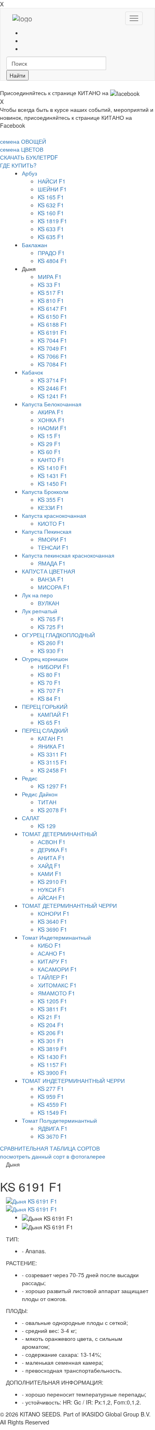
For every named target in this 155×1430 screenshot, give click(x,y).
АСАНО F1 (52, 953)
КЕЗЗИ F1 (50, 507)
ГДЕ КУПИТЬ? (18, 165)
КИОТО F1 (51, 523)
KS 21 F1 (49, 1017)
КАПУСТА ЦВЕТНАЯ (48, 571)
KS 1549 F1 (52, 1112)
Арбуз (29, 173)
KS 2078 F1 (52, 810)
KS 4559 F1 (52, 1104)
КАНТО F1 (51, 460)
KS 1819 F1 (52, 221)
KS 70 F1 (49, 683)
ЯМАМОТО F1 (56, 993)
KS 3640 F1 (52, 921)
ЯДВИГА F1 (53, 1128)
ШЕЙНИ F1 (52, 189)
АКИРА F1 (51, 412)
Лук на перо (37, 595)
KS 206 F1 (51, 1033)
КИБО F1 (49, 945)
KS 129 (47, 826)
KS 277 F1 (51, 1088)
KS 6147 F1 (52, 308)
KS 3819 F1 (52, 1049)
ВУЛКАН (48, 603)
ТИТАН (47, 802)
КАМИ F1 (50, 874)
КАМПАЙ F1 (53, 714)
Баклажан (34, 245)
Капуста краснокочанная (54, 515)
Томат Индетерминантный (56, 937)
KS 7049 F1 (52, 348)
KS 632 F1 (51, 205)
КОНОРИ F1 (54, 913)
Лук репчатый (39, 611)
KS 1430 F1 (52, 1057)
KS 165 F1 (51, 197)
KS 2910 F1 (52, 882)
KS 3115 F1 (52, 762)
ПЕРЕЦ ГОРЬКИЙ (45, 706)
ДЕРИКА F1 (53, 850)
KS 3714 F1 (52, 380)
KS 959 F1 (51, 1096)
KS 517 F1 (51, 293)
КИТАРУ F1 (53, 961)
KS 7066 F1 (52, 356)
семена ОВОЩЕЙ (23, 141)
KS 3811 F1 (52, 1009)
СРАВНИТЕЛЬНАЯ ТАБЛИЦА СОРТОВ (50, 1148)
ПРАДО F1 (51, 253)
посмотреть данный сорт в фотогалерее (52, 1156)
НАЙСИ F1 (52, 181)
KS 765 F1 (51, 619)
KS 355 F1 (51, 499)
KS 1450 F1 (52, 484)
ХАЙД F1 (49, 866)
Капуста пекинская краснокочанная (68, 555)
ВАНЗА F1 (51, 579)
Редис (29, 778)
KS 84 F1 (49, 698)
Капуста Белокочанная (51, 404)
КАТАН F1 (51, 738)
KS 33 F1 (49, 285)
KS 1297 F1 (52, 786)
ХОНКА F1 (51, 420)
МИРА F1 (50, 277)
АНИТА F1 (51, 858)
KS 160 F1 (51, 213)
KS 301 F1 (51, 1041)
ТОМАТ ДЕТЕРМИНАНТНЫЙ (59, 834)
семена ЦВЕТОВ (21, 149)
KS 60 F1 (49, 452)
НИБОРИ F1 (54, 667)
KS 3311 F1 (52, 754)
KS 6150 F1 (52, 316)
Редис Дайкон (40, 794)
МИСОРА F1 (54, 587)
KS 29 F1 (49, 444)
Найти (17, 75)
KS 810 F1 (51, 300)
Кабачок (32, 372)
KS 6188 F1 (52, 324)
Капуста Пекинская (47, 531)
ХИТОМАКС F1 (57, 985)
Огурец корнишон (45, 659)
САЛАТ (31, 818)
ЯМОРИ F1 (52, 539)
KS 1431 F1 (52, 476)
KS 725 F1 (51, 627)
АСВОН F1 (52, 842)
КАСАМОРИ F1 (57, 969)
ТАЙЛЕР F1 (53, 977)
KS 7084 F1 (52, 364)
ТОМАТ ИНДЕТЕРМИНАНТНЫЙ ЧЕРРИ (73, 1081)
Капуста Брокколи (45, 492)
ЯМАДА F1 (52, 563)
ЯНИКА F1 (51, 746)
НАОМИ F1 (52, 428)
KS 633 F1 (51, 229)
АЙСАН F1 (51, 897)
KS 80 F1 (49, 675)
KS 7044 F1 (52, 340)
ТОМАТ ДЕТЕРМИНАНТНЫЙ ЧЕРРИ (69, 905)
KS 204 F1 (51, 1025)
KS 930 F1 (51, 651)
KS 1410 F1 (52, 468)
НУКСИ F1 (51, 890)
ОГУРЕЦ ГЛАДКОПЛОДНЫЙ (58, 635)
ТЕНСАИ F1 (53, 547)
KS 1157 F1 (52, 1065)
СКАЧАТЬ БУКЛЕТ (29, 157)
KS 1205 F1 (52, 1001)
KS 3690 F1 (52, 929)
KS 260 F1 (51, 643)
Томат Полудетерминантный (59, 1120)
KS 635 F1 (51, 237)
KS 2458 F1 (52, 770)
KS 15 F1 (49, 436)
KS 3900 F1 (52, 1073)
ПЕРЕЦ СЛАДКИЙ (45, 730)
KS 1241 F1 (52, 396)
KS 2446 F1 (52, 388)
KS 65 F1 (49, 722)
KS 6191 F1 (52, 332)
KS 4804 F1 (52, 261)
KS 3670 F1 (52, 1136)
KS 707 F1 (51, 691)
